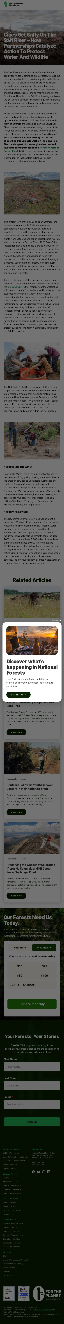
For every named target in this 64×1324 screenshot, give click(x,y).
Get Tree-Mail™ (18, 694)
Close (55, 620)
